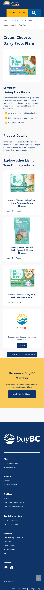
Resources (7, 542)
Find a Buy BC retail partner (14, 503)
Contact (7, 563)
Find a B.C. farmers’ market (13, 507)
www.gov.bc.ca (21, 589)
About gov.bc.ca (34, 589)
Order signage (9, 546)
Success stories (9, 549)
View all (22, 345)
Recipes (7, 481)
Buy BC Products (27, 20)
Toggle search (34, 13)
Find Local (14, 20)
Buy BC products (10, 498)
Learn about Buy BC (11, 463)
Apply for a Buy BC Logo (22, 394)
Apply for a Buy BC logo (17, 13)
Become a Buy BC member (13, 538)
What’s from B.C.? (10, 467)
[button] (38, 578)
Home (5, 20)
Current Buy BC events (12, 520)
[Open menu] (39, 4)
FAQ (5, 553)
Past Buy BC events (11, 524)
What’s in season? (10, 485)
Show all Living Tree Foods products (22, 354)
